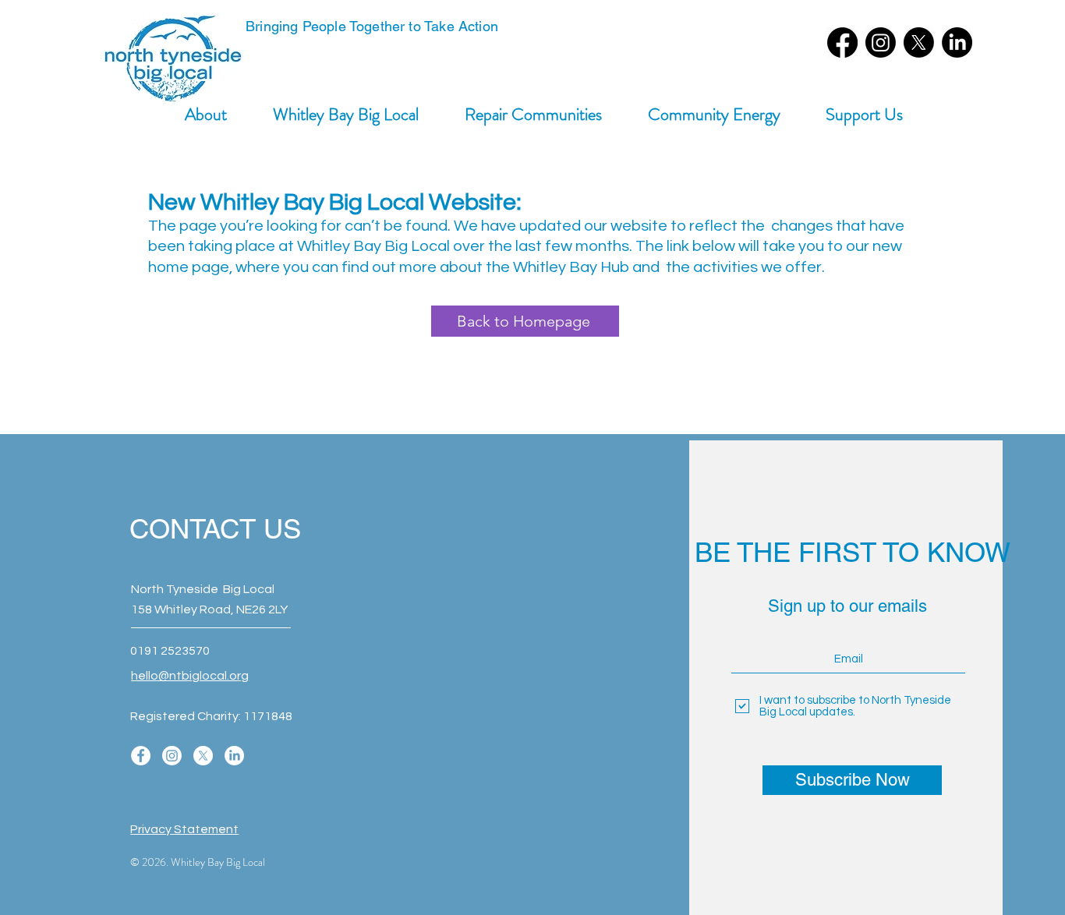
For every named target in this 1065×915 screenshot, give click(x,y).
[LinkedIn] (957, 42)
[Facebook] (842, 42)
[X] (919, 42)
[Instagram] (880, 42)
